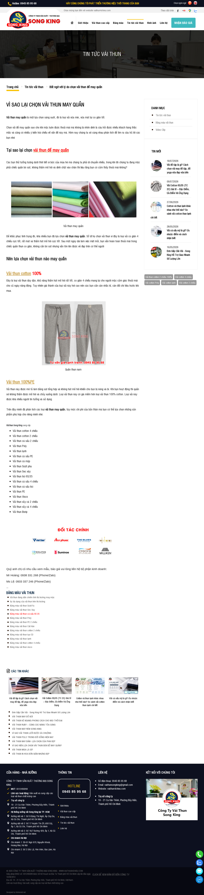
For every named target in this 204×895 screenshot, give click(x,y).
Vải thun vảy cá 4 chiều (25, 506)
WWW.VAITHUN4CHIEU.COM (71, 870)
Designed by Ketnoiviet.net (16, 892)
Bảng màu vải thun (68, 816)
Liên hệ (164, 22)
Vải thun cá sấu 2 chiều (25, 441)
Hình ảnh (151, 22)
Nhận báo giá (183, 22)
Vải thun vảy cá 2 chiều (25, 501)
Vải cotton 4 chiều (183, 276)
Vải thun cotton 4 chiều (25, 430)
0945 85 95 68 (28, 3)
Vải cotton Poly (152, 282)
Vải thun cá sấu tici (23, 486)
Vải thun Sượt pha (22, 466)
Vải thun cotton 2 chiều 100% (159, 276)
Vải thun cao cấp (100, 22)
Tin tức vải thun (135, 22)
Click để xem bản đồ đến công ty (110, 874)
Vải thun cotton (18, 273)
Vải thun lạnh (19, 451)
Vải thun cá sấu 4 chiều (25, 481)
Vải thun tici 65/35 (23, 476)
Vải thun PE (19, 491)
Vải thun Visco (20, 496)
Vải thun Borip (20, 511)
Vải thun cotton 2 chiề (24, 436)
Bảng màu (118, 22)
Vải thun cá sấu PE (23, 456)
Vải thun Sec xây (22, 471)
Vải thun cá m (20, 461)
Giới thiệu (83, 22)
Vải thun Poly (20, 446)
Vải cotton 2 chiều (187, 282)
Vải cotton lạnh (169, 282)
